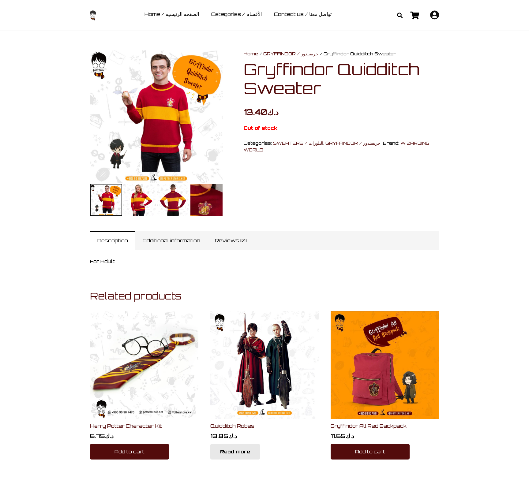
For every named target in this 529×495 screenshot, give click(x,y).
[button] (213, 60)
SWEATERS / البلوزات (298, 143)
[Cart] (414, 15)
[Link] (93, 15)
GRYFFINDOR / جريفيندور (290, 53)
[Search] (400, 15)
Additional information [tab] (171, 240)
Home (251, 53)
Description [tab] (112, 240)
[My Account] (434, 16)
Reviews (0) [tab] (231, 240)
